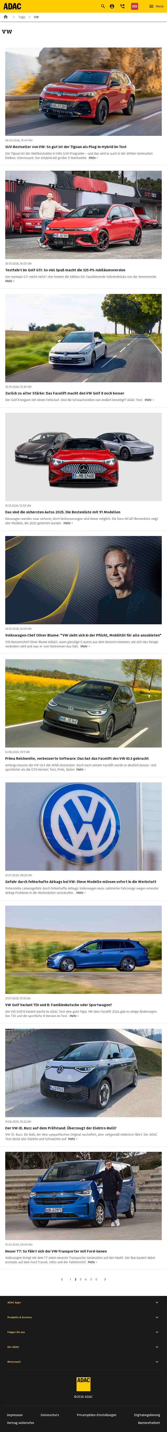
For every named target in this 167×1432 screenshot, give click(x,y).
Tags (21, 17)
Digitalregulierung (147, 1415)
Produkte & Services (19, 1317)
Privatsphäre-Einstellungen (96, 1415)
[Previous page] (62, 1279)
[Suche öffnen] (103, 6)
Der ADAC (13, 1346)
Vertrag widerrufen (20, 1423)
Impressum (15, 1415)
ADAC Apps (14, 1302)
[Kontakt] (122, 6)
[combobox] (78, 7)
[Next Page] (105, 1279)
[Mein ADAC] (112, 6)
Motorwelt (14, 1361)
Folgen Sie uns (16, 1332)
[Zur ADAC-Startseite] (12, 6)
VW (36, 17)
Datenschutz (50, 1415)
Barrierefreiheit (149, 1423)
